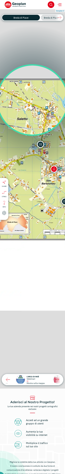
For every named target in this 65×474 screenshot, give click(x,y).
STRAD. (4, 196)
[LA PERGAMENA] (41, 144)
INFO (4, 207)
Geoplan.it (60, 10)
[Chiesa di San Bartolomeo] (54, 169)
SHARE (4, 186)
